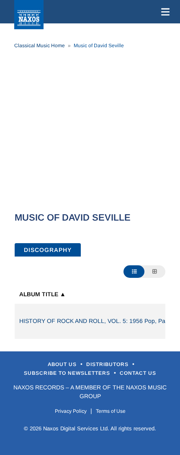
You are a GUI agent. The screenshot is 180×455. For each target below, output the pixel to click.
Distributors (108, 364)
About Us (63, 364)
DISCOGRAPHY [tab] (48, 250)
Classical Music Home (39, 45)
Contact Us (138, 373)
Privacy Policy (71, 411)
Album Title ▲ (42, 294)
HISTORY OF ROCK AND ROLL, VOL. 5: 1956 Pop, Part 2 (96, 321)
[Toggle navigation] (163, 11)
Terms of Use (111, 411)
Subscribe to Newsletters (68, 373)
